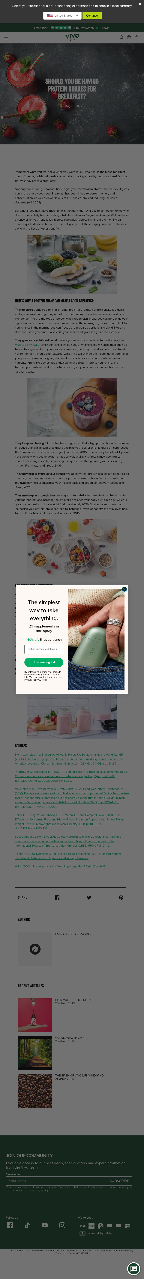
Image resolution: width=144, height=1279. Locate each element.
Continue (92, 16)
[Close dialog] (124, 589)
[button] (62, 16)
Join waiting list (44, 662)
